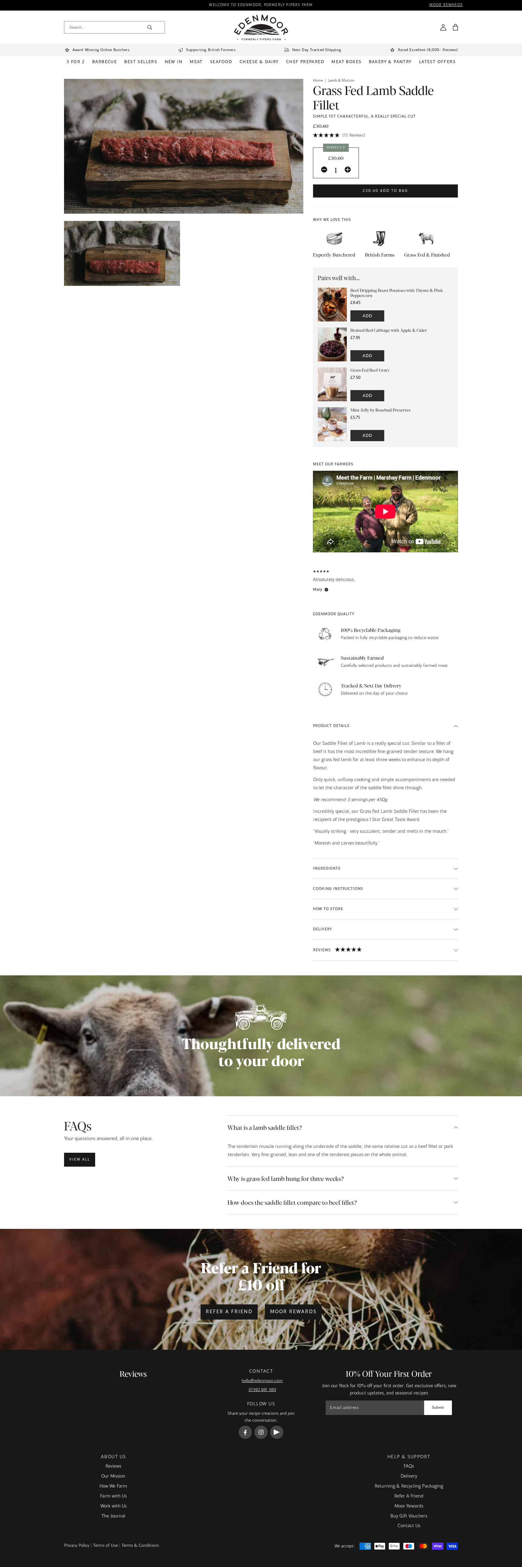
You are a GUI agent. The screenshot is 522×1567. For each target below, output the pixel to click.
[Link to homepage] (261, 27)
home (318, 80)
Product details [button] (331, 726)
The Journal (113, 1516)
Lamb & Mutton (341, 80)
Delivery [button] (322, 929)
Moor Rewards (293, 1312)
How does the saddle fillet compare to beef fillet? (292, 1202)
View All (79, 1160)
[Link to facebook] (245, 1432)
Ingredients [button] (326, 869)
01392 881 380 (262, 1390)
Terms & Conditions (140, 1545)
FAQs (409, 1466)
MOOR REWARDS (446, 5)
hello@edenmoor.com (262, 1380)
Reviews (113, 1466)
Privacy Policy (76, 1545)
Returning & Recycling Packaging (409, 1486)
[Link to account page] (443, 27)
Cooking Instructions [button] (338, 889)
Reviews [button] (322, 950)
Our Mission (113, 1476)
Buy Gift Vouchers (408, 1516)
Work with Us (113, 1506)
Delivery (409, 1476)
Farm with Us (113, 1496)
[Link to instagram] (261, 1432)
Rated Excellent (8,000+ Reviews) (428, 50)
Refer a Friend (229, 1312)
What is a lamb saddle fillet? (264, 1127)
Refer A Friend (409, 1496)
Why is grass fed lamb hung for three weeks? (285, 1178)
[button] (455, 27)
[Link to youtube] (276, 1432)
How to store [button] (328, 909)
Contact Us (409, 1525)
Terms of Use (105, 1545)
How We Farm (113, 1486)
